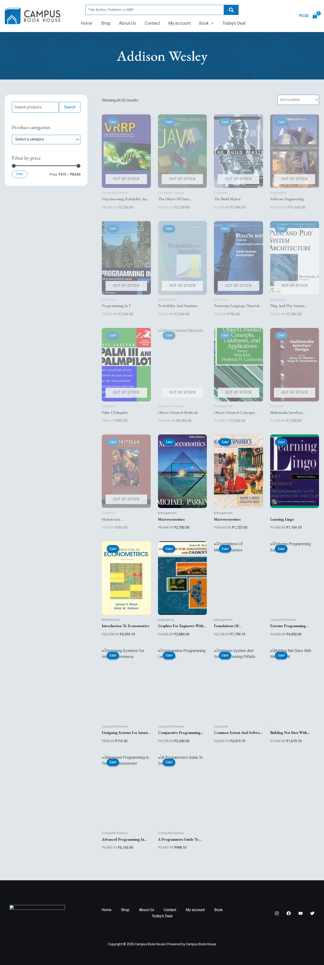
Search (231, 10)
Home (86, 23)
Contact (152, 23)
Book (204, 23)
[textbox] (44, 139)
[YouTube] (300, 913)
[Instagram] (277, 913)
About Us (127, 23)
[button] (211, 23)
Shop (106, 23)
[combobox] (46, 139)
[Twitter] (312, 913)
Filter (19, 174)
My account (179, 23)
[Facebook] (289, 913)
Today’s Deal (233, 23)
